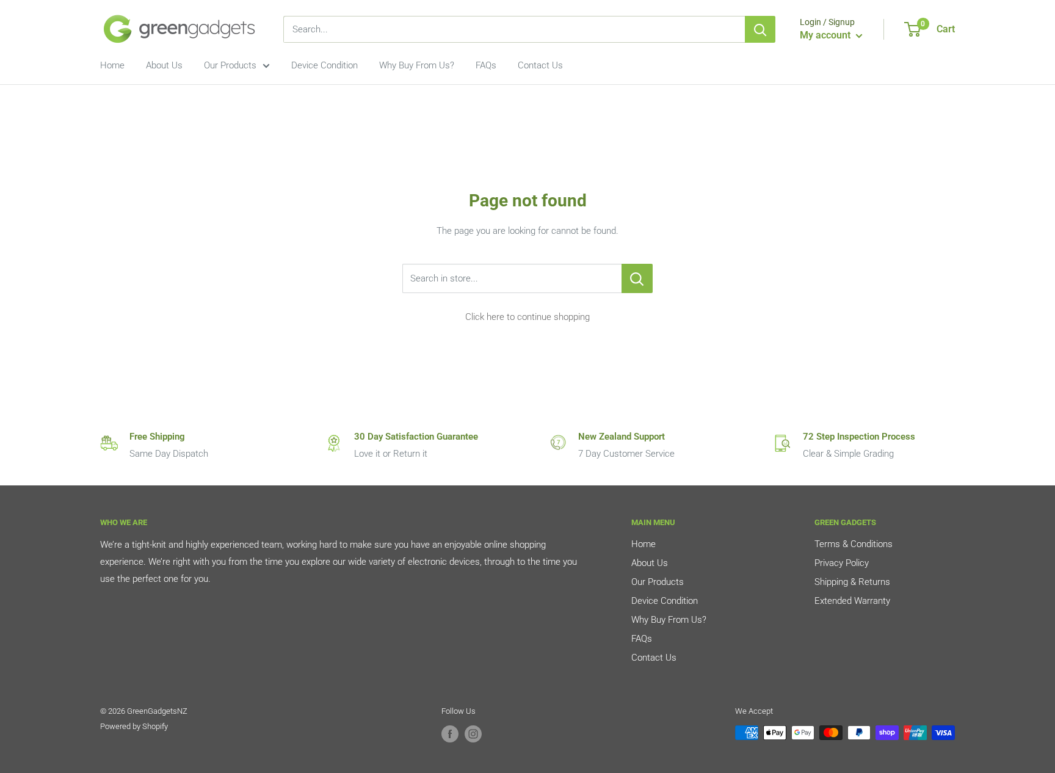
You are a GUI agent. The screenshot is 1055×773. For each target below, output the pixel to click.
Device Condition (324, 65)
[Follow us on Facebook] (450, 733)
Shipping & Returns (852, 581)
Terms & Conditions (853, 544)
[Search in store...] (637, 278)
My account (826, 35)
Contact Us (540, 65)
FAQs (486, 65)
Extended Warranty (852, 600)
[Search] (760, 29)
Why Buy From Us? (416, 65)
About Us (164, 65)
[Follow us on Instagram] (473, 733)
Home (112, 65)
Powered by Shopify (134, 726)
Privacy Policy (841, 562)
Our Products (230, 65)
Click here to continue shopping (527, 316)
